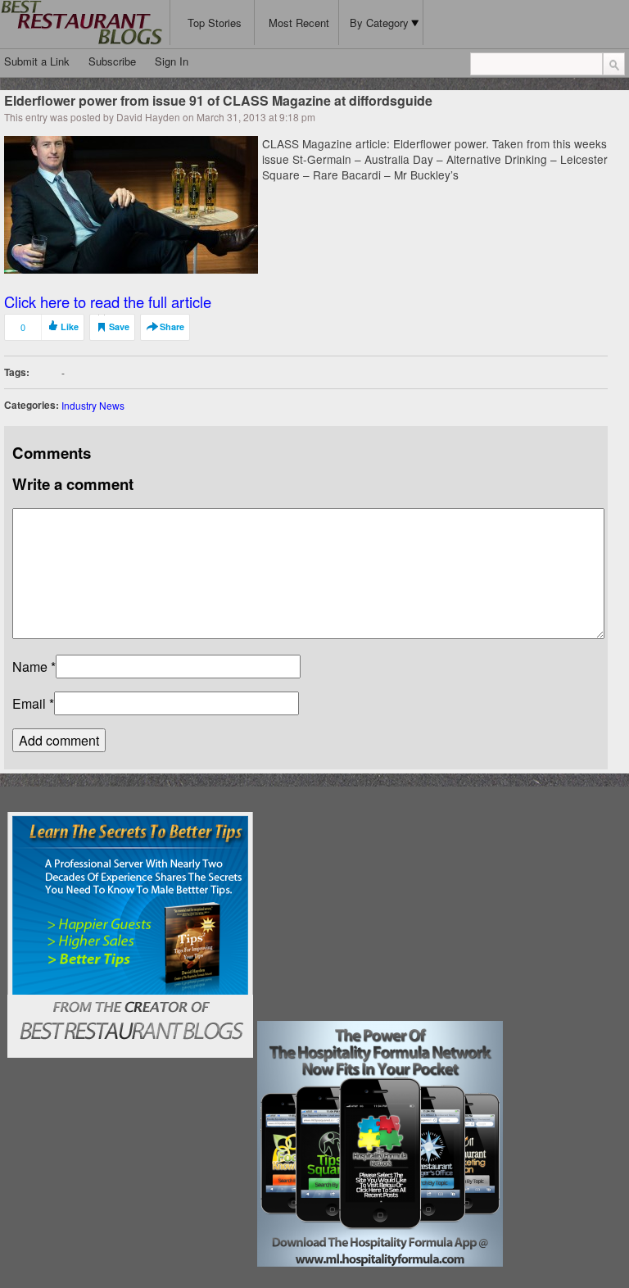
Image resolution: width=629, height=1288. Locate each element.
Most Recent (299, 22)
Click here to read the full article (107, 301)
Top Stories (215, 22)
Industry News (92, 405)
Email (29, 703)
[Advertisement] (380, 914)
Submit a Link (37, 61)
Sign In (171, 61)
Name (30, 666)
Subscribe (112, 61)
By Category (379, 22)
